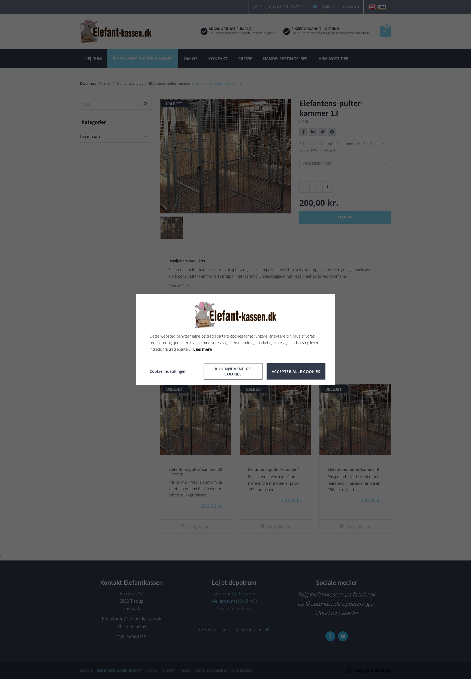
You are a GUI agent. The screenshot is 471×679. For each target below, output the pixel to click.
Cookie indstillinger (168, 371)
